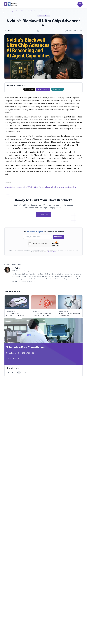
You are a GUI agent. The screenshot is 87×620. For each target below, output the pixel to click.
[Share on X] (12, 372)
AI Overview (44, 89)
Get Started (11, 359)
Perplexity (58, 89)
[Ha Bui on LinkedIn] (19, 268)
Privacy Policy (52, 251)
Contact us (43, 214)
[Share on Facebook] (8, 372)
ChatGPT (30, 89)
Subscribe (58, 237)
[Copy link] (25, 372)
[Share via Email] (21, 372)
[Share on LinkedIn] (17, 372)
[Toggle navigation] (80, 4)
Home (6, 11)
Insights (12, 11)
